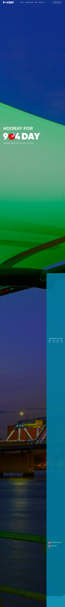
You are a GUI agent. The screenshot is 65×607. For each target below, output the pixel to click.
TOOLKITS (54, 545)
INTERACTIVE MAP (56, 542)
